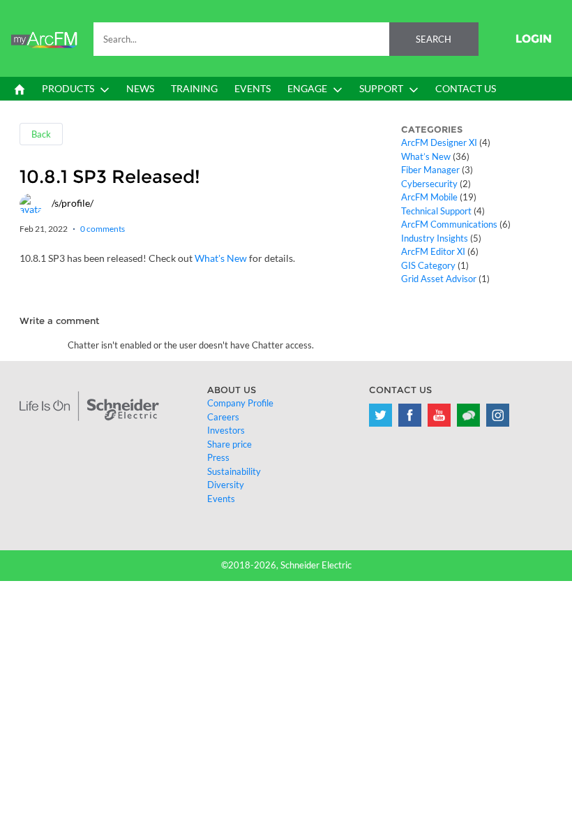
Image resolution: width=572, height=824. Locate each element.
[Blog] (468, 415)
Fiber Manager (430, 169)
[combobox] (286, 39)
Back (41, 134)
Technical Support (436, 210)
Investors (226, 430)
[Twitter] (380, 415)
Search (433, 39)
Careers (223, 416)
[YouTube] (439, 415)
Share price (229, 444)
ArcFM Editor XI (433, 251)
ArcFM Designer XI (439, 142)
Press (218, 457)
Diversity (225, 484)
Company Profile (240, 403)
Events (221, 498)
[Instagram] (497, 415)
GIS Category (428, 265)
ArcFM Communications (449, 224)
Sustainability (234, 471)
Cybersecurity (429, 183)
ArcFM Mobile (429, 197)
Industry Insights (434, 238)
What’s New (426, 156)
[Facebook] (409, 415)
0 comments (102, 228)
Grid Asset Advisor (438, 278)
